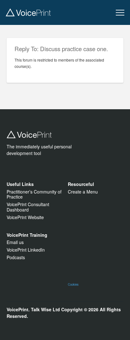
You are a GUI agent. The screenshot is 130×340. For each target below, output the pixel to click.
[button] (120, 13)
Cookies (73, 284)
